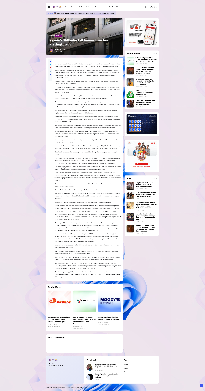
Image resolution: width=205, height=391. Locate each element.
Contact (126, 372)
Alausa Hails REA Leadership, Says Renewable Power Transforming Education (145, 102)
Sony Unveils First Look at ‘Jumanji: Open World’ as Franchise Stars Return (144, 184)
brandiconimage (81, 387)
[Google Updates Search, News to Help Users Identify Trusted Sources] (89, 377)
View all (119, 287)
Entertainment (100, 7)
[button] (50, 78)
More (118, 7)
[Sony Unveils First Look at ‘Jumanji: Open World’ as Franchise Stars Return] (130, 186)
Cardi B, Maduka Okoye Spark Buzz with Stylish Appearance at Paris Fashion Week (145, 194)
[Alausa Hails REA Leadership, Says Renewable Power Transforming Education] (130, 103)
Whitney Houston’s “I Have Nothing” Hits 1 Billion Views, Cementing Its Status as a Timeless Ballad (145, 228)
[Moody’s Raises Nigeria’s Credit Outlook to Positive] (109, 301)
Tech (80, 7)
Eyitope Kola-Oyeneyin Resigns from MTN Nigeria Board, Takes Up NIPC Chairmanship (144, 82)
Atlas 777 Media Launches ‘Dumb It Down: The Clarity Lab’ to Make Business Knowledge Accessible (144, 70)
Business (89, 7)
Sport (111, 7)
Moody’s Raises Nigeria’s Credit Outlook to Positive (108, 318)
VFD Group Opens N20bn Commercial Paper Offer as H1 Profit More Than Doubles (84, 320)
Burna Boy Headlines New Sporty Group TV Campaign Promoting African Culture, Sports (145, 216)
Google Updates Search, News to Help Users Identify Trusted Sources (106, 376)
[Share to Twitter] (50, 64)
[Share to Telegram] (50, 74)
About (126, 368)
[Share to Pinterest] (50, 68)
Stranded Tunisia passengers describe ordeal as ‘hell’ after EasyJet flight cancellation (86, 13)
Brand (73, 7)
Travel (50, 13)
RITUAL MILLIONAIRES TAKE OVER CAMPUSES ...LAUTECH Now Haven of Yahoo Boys (106, 366)
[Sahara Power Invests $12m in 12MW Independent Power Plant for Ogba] (59, 301)
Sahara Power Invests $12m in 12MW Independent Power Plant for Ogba (59, 319)
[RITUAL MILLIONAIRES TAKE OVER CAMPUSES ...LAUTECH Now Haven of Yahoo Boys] (89, 367)
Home (67, 7)
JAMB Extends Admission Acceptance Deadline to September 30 (144, 92)
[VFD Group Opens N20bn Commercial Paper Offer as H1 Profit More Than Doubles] (84, 301)
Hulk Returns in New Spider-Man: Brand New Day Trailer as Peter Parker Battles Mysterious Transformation (146, 205)
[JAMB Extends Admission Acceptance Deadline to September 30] (130, 94)
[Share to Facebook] (50, 61)
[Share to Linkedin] (50, 71)
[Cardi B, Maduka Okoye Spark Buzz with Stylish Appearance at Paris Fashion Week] (130, 195)
